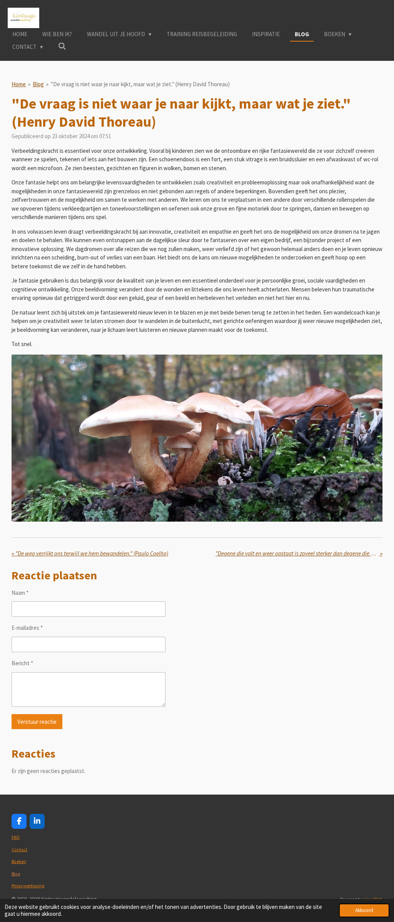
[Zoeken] (62, 46)
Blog (38, 84)
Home (19, 84)
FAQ (16, 837)
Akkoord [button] (364, 910)
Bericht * (22, 663)
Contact (19, 849)
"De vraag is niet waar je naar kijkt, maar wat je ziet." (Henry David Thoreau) (140, 84)
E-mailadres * (27, 627)
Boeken (19, 861)
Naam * (20, 592)
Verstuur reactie (37, 721)
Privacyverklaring (28, 886)
